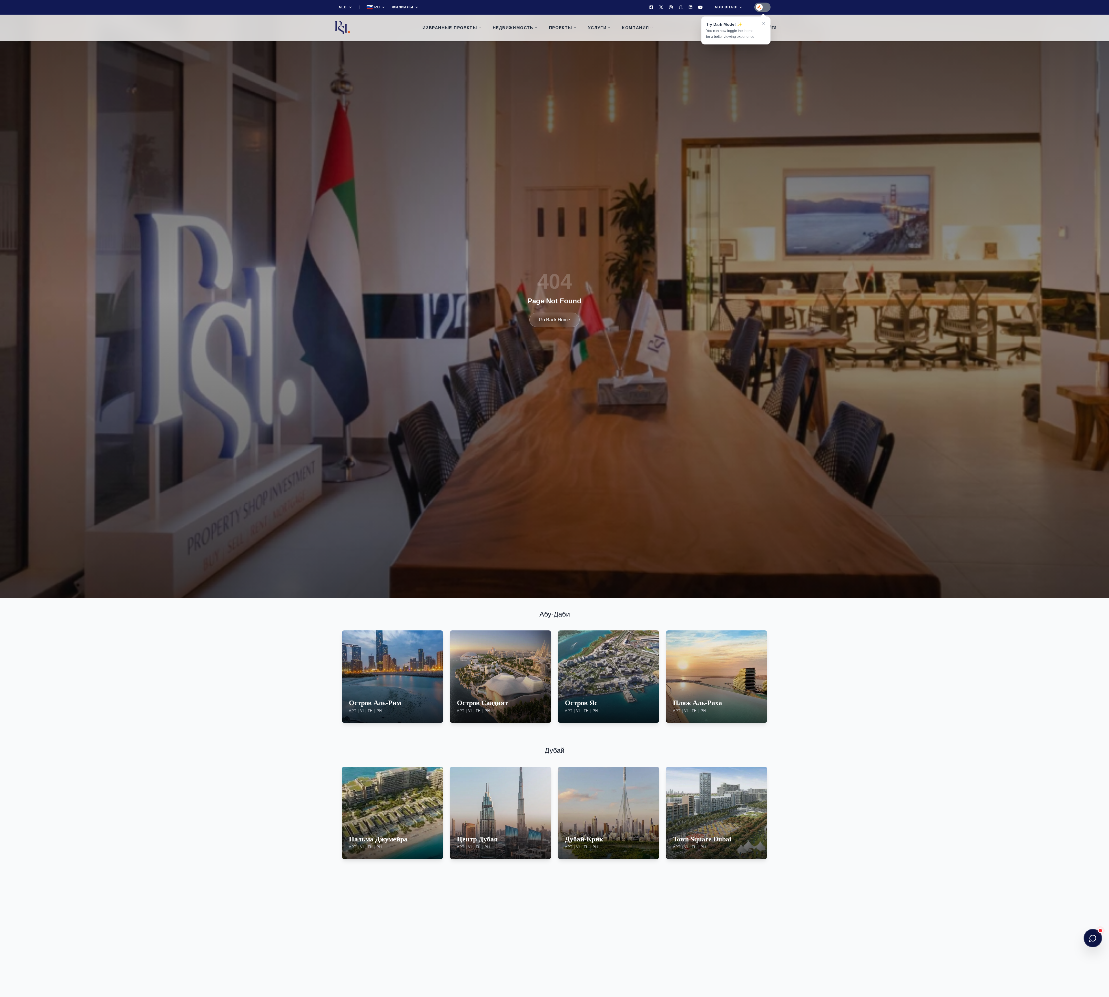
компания (635, 27)
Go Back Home (554, 319)
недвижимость (513, 27)
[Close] (763, 23)
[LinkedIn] (690, 7)
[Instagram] (670, 7)
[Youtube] (700, 7)
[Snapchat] (680, 7)
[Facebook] (651, 7)
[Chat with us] (1093, 938)
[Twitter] (661, 7)
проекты (560, 27)
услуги (597, 27)
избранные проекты (450, 27)
